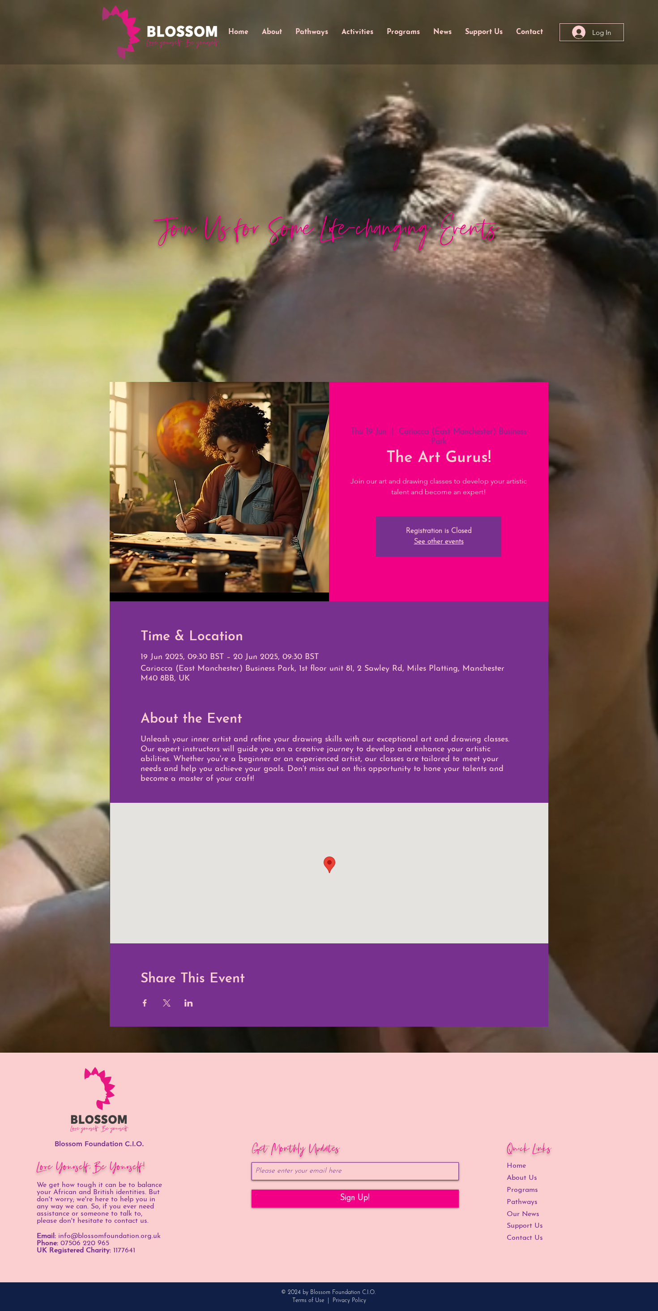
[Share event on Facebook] (145, 1003)
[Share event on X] (166, 1003)
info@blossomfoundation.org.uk (109, 1236)
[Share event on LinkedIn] (188, 1003)
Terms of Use (308, 1300)
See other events (439, 541)
